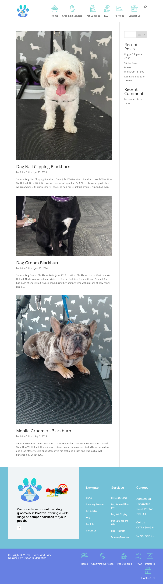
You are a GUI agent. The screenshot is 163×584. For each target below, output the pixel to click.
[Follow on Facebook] (19, 528)
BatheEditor (25, 172)
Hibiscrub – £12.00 (134, 71)
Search (141, 34)
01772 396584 (145, 527)
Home (89, 497)
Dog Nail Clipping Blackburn (43, 166)
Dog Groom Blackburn (38, 263)
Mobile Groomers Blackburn (43, 431)
